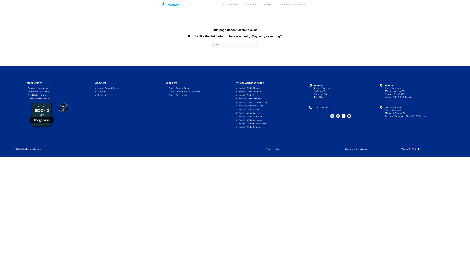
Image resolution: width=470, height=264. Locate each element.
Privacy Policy (272, 149)
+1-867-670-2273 (323, 107)
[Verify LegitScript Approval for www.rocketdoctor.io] (63, 108)
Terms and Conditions (356, 149)
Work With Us (268, 5)
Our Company (230, 5)
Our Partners (250, 5)
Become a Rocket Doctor (293, 5)
